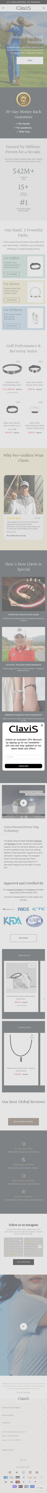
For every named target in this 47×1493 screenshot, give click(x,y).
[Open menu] (5, 8)
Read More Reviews (23, 1122)
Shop (29, 60)
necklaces (31, 889)
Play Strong (11, 274)
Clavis (21, 1467)
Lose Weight (11, 300)
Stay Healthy (11, 326)
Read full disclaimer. (23, 1392)
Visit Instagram (23, 1262)
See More (23, 938)
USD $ (22, 1460)
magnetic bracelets (15, 889)
